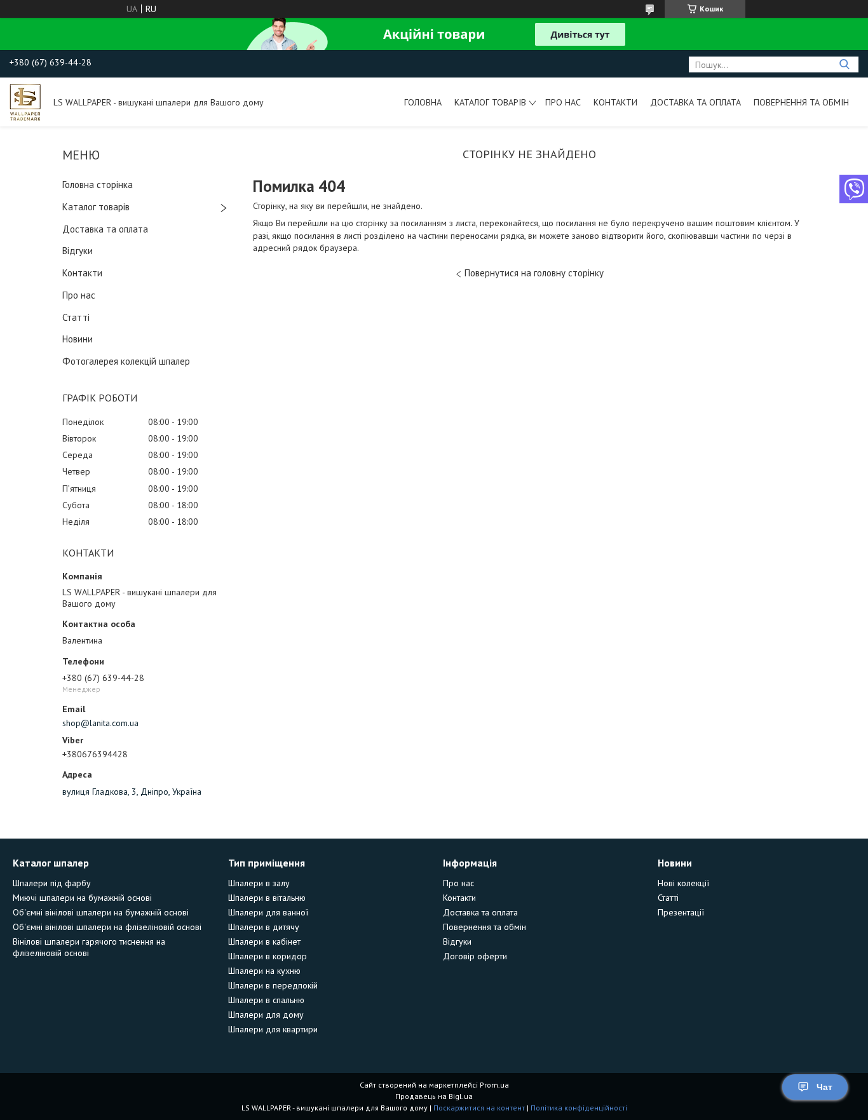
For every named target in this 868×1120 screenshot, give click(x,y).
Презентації (681, 912)
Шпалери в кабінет (264, 941)
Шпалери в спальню (266, 1000)
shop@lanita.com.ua (100, 723)
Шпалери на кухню (264, 970)
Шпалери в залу (259, 883)
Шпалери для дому (266, 1014)
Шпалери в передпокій (273, 985)
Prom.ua (494, 1085)
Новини (77, 339)
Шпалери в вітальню (267, 897)
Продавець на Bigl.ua (434, 1096)
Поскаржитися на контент (479, 1107)
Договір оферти (475, 956)
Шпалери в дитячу (263, 927)
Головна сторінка (97, 185)
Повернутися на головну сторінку (534, 273)
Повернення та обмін (801, 102)
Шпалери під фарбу (52, 883)
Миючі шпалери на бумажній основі (82, 897)
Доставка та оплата (695, 102)
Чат (824, 1087)
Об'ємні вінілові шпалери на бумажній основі (101, 912)
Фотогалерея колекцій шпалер (126, 361)
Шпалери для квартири (273, 1029)
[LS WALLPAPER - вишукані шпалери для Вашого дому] (25, 101)
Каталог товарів (490, 102)
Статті (76, 317)
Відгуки (77, 251)
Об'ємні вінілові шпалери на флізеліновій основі (107, 927)
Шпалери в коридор (267, 956)
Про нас (563, 102)
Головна (423, 102)
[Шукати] (844, 64)
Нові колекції (683, 883)
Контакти (615, 102)
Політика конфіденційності (579, 1107)
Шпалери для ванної (268, 912)
